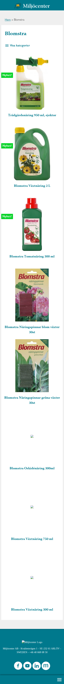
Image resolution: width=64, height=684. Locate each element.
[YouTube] (27, 666)
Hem (8, 19)
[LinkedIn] (36, 666)
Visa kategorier (19, 45)
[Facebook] (18, 666)
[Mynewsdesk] (46, 666)
